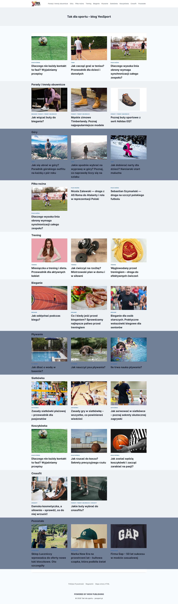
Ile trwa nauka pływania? (126, 367)
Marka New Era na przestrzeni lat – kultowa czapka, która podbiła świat (88, 557)
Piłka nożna (79, 4)
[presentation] (49, 48)
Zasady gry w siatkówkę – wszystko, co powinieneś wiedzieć (87, 414)
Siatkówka (114, 4)
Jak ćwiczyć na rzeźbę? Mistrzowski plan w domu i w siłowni (88, 272)
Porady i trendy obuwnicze (58, 4)
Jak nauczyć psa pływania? (88, 367)
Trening (88, 4)
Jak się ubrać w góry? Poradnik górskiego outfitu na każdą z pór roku (48, 169)
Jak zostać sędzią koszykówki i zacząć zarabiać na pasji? (123, 462)
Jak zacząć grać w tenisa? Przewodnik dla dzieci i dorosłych (87, 69)
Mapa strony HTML (102, 584)
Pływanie (104, 4)
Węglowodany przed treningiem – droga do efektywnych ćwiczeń (124, 272)
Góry (71, 4)
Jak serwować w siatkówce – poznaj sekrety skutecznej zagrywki (128, 414)
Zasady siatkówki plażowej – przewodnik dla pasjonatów (48, 414)
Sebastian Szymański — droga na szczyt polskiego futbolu (127, 195)
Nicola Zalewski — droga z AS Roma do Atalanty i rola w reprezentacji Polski (87, 195)
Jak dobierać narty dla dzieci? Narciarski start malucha (125, 169)
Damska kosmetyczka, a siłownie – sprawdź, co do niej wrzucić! (47, 510)
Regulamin (89, 584)
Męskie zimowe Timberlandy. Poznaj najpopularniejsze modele (87, 121)
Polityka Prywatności (76, 584)
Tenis (73, 62)
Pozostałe (142, 4)
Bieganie (96, 4)
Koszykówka (124, 4)
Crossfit (133, 4)
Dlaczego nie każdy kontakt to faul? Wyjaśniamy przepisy (48, 69)
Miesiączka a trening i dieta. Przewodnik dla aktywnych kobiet (49, 272)
